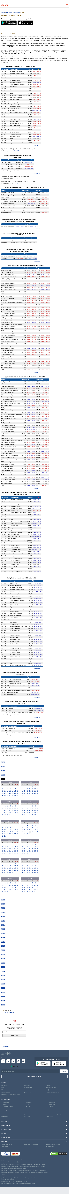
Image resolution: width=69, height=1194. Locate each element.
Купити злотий (49, 1116)
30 (17, 795)
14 (12, 791)
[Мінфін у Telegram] (8, 1061)
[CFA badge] (24, 1154)
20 (10, 793)
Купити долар (4, 1116)
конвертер (37, 145)
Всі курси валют (9, 1012)
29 (15, 795)
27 (10, 795)
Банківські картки (28, 1087)
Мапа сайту (6, 1046)
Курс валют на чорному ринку (53, 1114)
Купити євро (27, 1116)
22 (15, 793)
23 (17, 793)
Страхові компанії (50, 1146)
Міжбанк (3, 1090)
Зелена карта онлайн (6, 1144)
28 (12, 795)
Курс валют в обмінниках (30, 1114)
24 (2, 795)
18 (4, 793)
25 (4, 795)
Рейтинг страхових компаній (53, 1144)
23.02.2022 (16, 183)
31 (2, 797)
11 (4, 791)
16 (17, 791)
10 (2, 791)
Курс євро (48, 1085)
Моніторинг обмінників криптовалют (10, 1094)
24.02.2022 (16, 178)
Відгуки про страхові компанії (31, 1144)
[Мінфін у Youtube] (23, 1061)
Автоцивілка (4, 1146)
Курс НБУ (3, 1087)
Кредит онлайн (27, 1092)
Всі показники (8, 10)
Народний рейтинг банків (52, 1092)
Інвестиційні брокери (51, 1087)
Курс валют (4, 1085)
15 (15, 791)
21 (12, 793)
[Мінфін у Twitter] (13, 1061)
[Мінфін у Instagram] (18, 1061)
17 (2, 793)
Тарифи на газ (49, 1090)
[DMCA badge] (59, 1154)
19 (7, 793)
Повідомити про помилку (34, 1076)
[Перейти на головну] (5, 5)
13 (10, 791)
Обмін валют (4, 1114)
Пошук (64, 1071)
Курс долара (27, 1085)
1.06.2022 (16, 150)
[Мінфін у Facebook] (3, 1061)
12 (7, 791)
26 (7, 795)
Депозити (26, 1090)
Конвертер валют (5, 1092)
